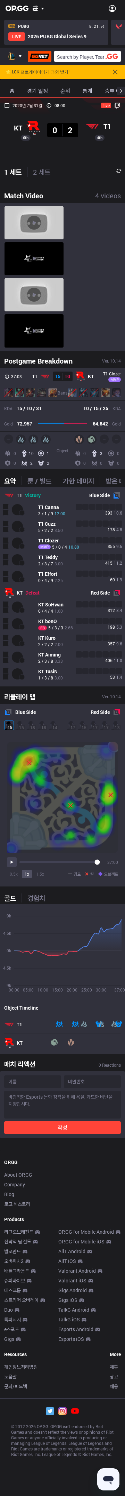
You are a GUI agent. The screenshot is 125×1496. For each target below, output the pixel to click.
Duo (8, 1309)
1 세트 (13, 171)
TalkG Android (73, 1309)
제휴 (114, 1366)
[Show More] (38, 8)
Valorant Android (77, 1270)
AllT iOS (67, 1261)
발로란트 (12, 1251)
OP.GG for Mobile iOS (81, 1241)
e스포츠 (11, 1329)
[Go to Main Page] (17, 8)
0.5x (14, 874)
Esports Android (75, 1329)
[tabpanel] (62, 586)
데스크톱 (12, 1290)
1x (27, 874)
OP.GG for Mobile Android (86, 1231)
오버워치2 (14, 1261)
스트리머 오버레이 (21, 1300)
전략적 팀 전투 (17, 1241)
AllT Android (71, 1251)
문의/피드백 (15, 1386)
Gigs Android (72, 1290)
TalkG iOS (69, 1319)
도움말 (10, 1376)
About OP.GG (18, 1174)
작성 (62, 1127)
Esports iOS (71, 1339)
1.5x (40, 874)
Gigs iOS (67, 1300)
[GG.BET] (39, 56)
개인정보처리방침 (21, 1366)
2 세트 (41, 171)
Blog (9, 1194)
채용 (114, 1386)
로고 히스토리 (17, 1204)
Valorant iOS (72, 1280)
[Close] (115, 72)
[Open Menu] (112, 8)
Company (14, 1184)
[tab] (13, 480)
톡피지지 (12, 1319)
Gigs (9, 1339)
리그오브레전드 (18, 1231)
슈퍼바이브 (14, 1280)
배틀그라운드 (16, 1270)
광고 (114, 1376)
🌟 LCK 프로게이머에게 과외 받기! (37, 72)
